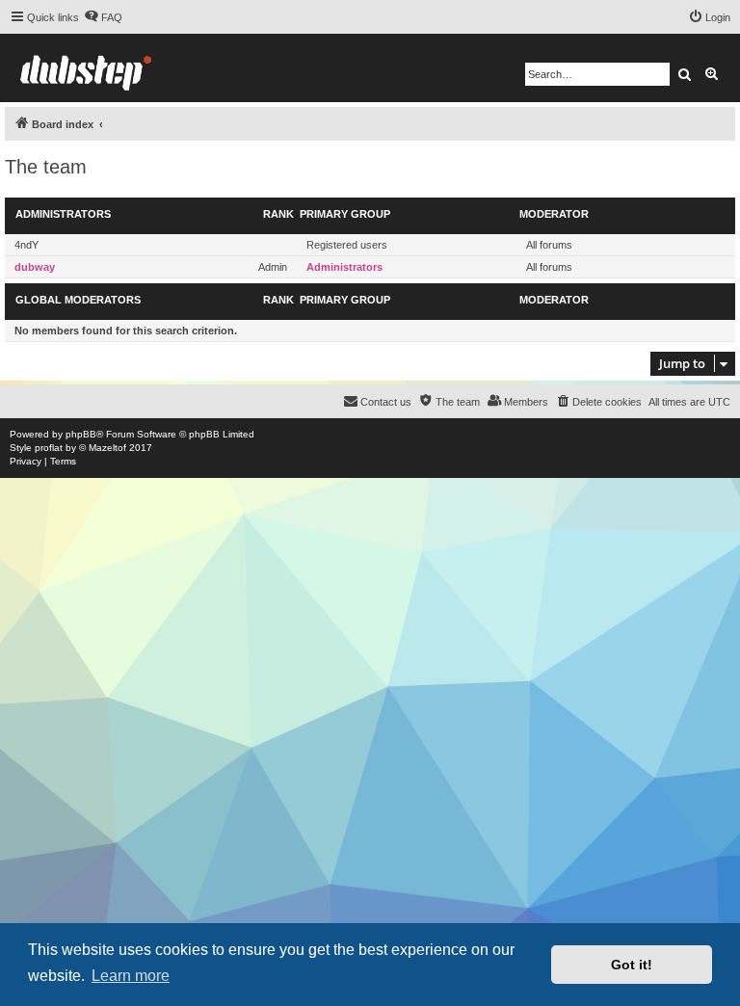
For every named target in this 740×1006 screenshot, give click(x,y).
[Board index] (86, 68)
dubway (34, 267)
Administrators (63, 214)
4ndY (26, 245)
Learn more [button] (131, 975)
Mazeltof (107, 447)
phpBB (81, 434)
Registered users (346, 245)
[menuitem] (103, 17)
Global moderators (78, 299)
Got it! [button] (631, 964)
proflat (49, 447)
